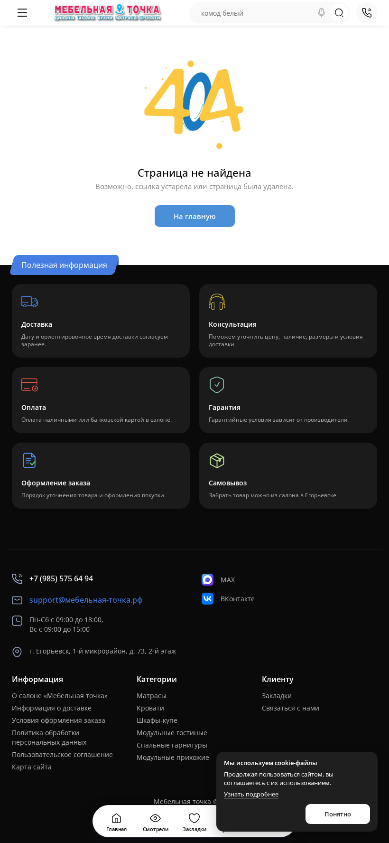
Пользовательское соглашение (62, 754)
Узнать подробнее (251, 794)
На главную (195, 216)
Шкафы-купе (157, 720)
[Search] (322, 13)
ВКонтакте (238, 598)
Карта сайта (32, 766)
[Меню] (22, 12)
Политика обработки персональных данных (49, 737)
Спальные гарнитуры (172, 744)
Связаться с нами (290, 707)
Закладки (277, 695)
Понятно (337, 814)
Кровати (150, 707)
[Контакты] (366, 12)
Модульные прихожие (173, 757)
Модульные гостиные (172, 732)
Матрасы (152, 695)
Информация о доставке (52, 707)
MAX (228, 579)
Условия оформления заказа (58, 720)
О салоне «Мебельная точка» (60, 695)
